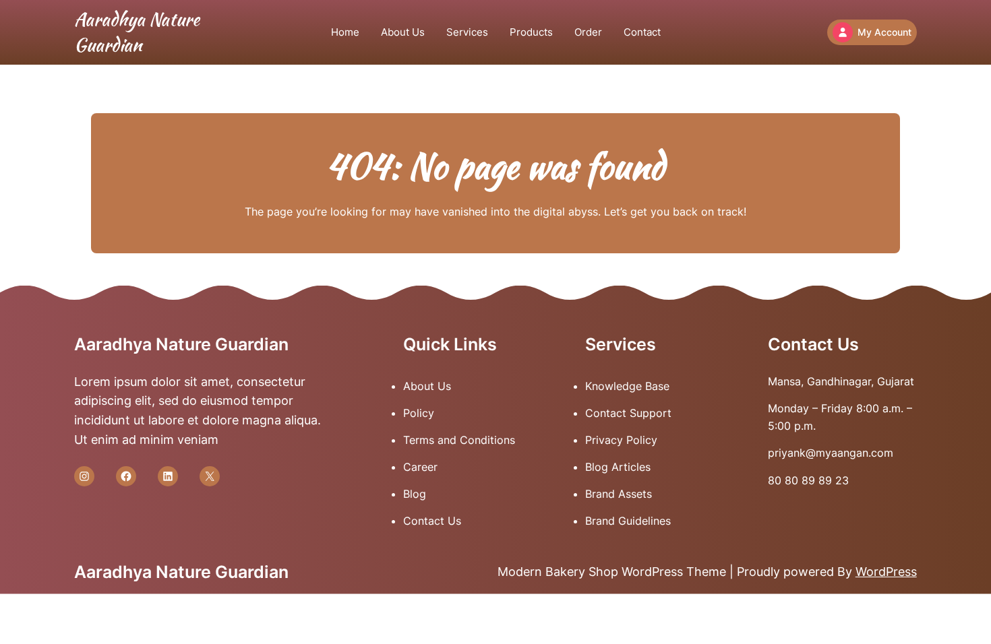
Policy (418, 413)
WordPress (886, 572)
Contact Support (628, 413)
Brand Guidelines (628, 520)
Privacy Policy (621, 440)
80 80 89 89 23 (808, 480)
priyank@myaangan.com (830, 452)
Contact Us (432, 520)
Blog (414, 494)
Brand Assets (618, 494)
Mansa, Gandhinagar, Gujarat (841, 381)
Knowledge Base (627, 386)
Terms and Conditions (459, 440)
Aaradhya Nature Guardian (137, 32)
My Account (884, 32)
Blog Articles (618, 467)
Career (420, 467)
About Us (427, 386)
